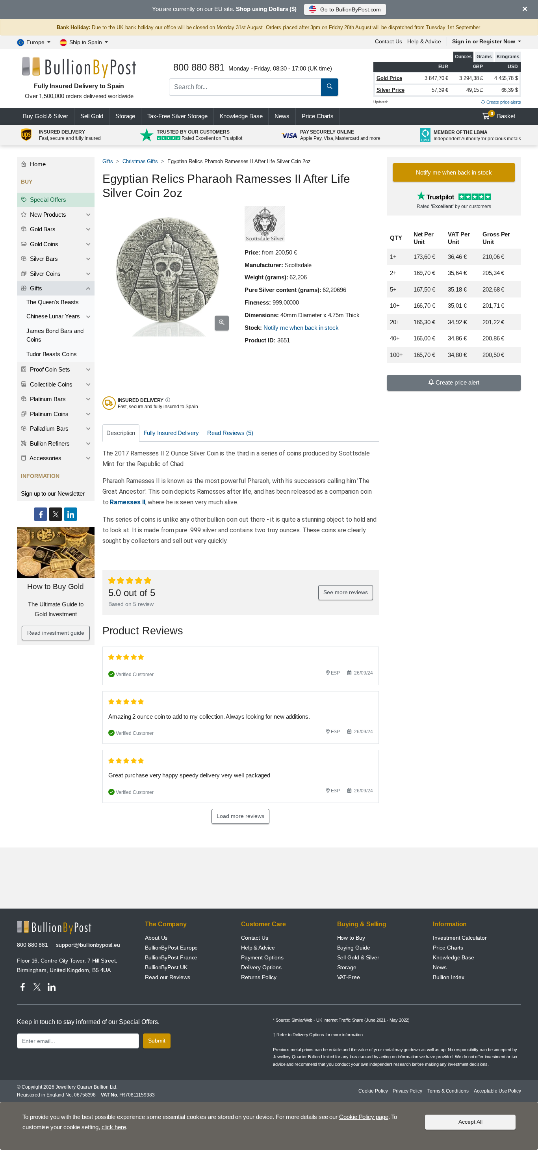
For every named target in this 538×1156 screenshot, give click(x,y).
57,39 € (440, 90)
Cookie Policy (373, 1091)
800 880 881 (32, 945)
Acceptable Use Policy (497, 1091)
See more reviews (345, 592)
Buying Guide (353, 947)
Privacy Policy (407, 1091)
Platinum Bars (47, 399)
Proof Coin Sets (49, 369)
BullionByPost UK (166, 967)
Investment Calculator (459, 938)
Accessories (44, 458)
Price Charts (448, 947)
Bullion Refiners (49, 443)
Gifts (107, 161)
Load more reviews (240, 816)
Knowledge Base (241, 116)
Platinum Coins (48, 414)
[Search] (329, 87)
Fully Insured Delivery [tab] (171, 432)
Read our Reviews (167, 977)
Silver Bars (43, 258)
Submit (156, 1040)
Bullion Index (448, 977)
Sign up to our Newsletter (53, 493)
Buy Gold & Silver (45, 116)
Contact (388, 41)
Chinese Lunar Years (53, 316)
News (282, 116)
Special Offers (47, 199)
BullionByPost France (171, 957)
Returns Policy (258, 977)
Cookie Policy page (363, 1116)
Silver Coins (44, 273)
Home (37, 164)
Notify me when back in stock (301, 327)
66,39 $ (509, 90)
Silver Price (390, 90)
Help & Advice (424, 41)
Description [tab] (120, 432)
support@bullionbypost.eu (88, 945)
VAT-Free (348, 977)
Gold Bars (42, 229)
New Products (47, 214)
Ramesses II (127, 502)
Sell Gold (91, 116)
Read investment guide (55, 633)
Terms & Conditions (448, 1091)
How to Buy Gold (55, 586)
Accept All (470, 1122)
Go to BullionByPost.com (350, 9)
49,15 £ (474, 90)
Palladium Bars (48, 428)
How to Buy (351, 938)
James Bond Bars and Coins (54, 335)
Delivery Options (261, 967)
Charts (318, 116)
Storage (125, 116)
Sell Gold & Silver (358, 957)
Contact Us (254, 938)
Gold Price (389, 78)
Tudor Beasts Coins (51, 354)
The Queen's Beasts (52, 302)
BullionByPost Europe (171, 947)
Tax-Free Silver (177, 116)
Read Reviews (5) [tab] (230, 432)
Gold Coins (43, 244)
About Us (156, 938)
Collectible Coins (50, 384)
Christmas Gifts (140, 161)
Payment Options (262, 957)
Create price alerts (503, 102)
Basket (503, 115)
